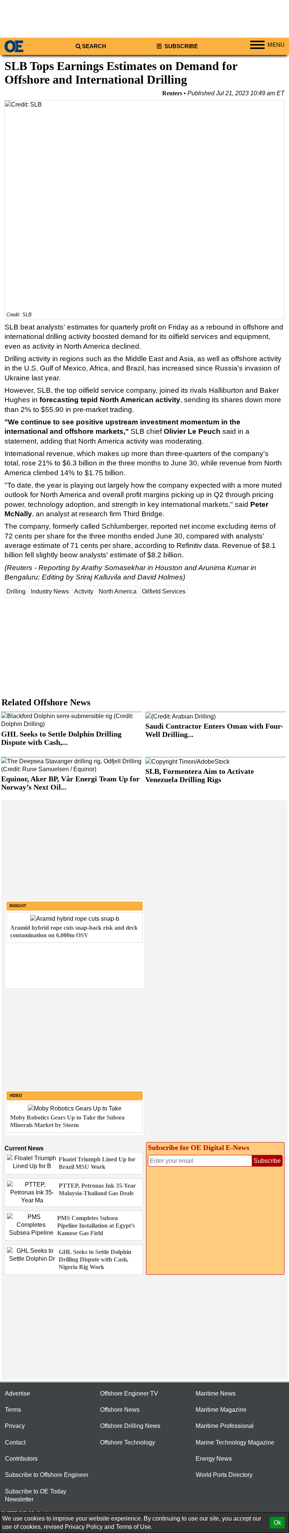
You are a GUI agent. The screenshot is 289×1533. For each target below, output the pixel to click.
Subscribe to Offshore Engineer (46, 1475)
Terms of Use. (134, 1527)
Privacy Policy (84, 1527)
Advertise (17, 1393)
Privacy (15, 1426)
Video (15, 1095)
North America (118, 591)
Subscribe (180, 46)
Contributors (21, 1458)
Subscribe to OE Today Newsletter (35, 1495)
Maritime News (216, 1393)
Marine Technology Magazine (235, 1442)
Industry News (50, 591)
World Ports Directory (224, 1475)
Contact (15, 1442)
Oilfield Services (164, 591)
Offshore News (120, 1409)
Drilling (16, 591)
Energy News (214, 1458)
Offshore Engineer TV (129, 1393)
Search (94, 46)
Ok (277, 1522)
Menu (276, 45)
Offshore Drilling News (130, 1426)
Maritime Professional (225, 1426)
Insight (17, 905)
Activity (83, 591)
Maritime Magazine (221, 1409)
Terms (13, 1409)
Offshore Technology (127, 1442)
